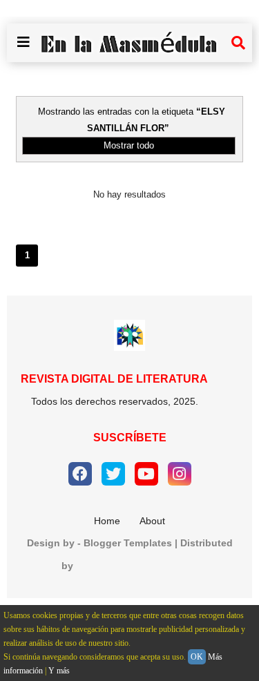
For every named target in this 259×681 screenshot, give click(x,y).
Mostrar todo (129, 145)
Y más (59, 670)
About (152, 520)
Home (107, 520)
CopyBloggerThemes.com (137, 565)
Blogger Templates (128, 542)
